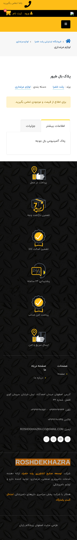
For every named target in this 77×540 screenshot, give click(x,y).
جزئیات (30, 126)
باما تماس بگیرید (12, 3)
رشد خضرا (58, 87)
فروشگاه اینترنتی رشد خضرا (48, 41)
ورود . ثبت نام (21, 14)
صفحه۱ (61, 374)
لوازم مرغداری (22, 41)
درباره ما (38, 378)
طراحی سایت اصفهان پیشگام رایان (38, 525)
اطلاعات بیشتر (55, 126)
